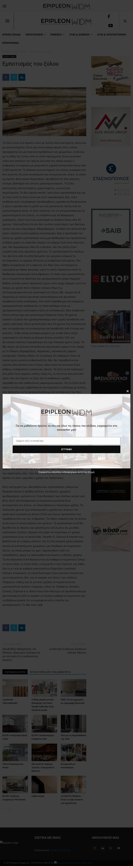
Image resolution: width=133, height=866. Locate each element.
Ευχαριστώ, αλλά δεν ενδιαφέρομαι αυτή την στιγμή (66, 472)
